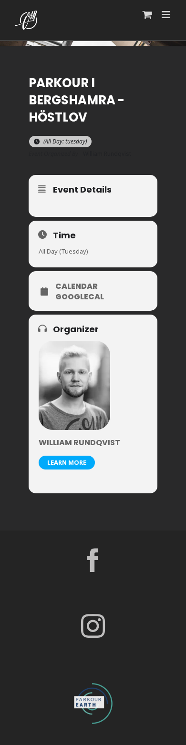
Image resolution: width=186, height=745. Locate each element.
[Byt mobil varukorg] (147, 15)
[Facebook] (93, 560)
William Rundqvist (79, 442)
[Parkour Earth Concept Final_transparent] (93, 683)
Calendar (76, 286)
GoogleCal (79, 297)
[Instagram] (93, 626)
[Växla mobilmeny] (167, 15)
